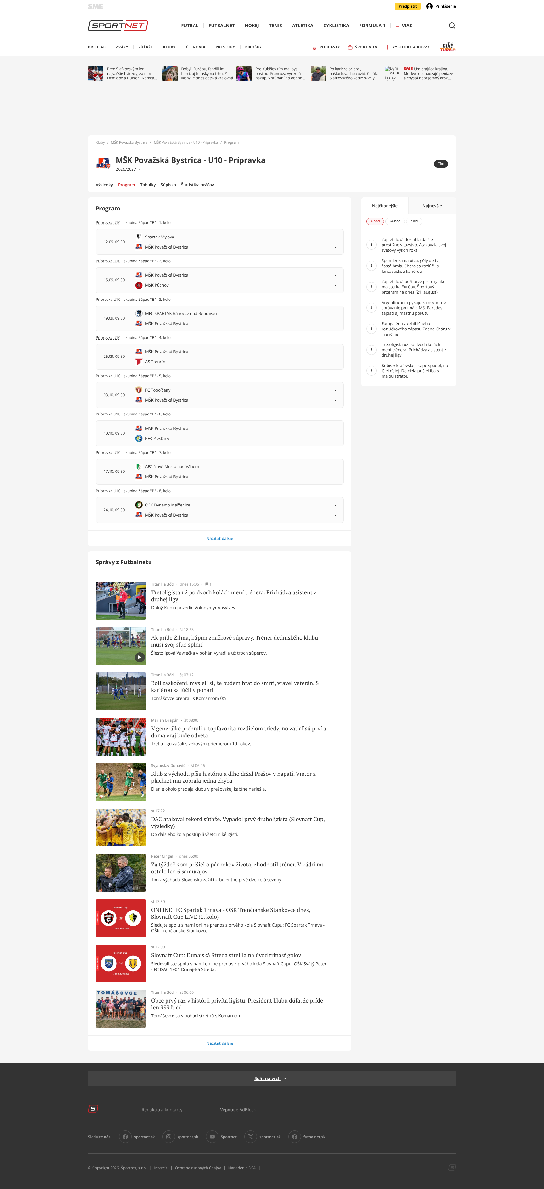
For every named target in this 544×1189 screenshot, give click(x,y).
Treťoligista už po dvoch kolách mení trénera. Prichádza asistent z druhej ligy (234, 596)
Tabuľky (148, 184)
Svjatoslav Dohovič (168, 765)
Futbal (190, 26)
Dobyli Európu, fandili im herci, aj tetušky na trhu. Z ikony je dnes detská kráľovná (207, 73)
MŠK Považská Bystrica (129, 142)
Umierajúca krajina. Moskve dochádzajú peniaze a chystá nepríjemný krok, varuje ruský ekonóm (428, 73)
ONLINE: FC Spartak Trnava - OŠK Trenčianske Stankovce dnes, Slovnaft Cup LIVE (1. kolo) (230, 913)
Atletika (302, 26)
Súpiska (168, 184)
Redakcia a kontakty (162, 1109)
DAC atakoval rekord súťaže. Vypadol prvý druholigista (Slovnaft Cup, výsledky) (238, 822)
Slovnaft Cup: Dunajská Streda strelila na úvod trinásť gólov (226, 955)
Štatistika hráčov (197, 184)
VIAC (407, 26)
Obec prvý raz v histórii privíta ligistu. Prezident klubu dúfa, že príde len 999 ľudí (237, 1004)
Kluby (100, 142)
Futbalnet (222, 26)
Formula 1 (372, 26)
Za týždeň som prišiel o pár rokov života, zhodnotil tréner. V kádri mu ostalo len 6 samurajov (238, 868)
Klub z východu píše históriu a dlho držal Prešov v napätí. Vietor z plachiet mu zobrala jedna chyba (233, 777)
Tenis (275, 26)
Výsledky (104, 184)
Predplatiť (408, 6)
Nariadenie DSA (242, 1167)
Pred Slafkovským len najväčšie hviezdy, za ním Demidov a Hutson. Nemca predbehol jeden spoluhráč (131, 73)
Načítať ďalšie (219, 538)
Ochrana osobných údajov (198, 1167)
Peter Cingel (162, 856)
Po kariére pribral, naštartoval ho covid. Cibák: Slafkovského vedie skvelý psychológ (354, 73)
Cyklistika (336, 26)
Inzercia (160, 1167)
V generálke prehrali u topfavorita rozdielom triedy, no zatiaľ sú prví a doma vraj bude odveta (238, 732)
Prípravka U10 (108, 337)
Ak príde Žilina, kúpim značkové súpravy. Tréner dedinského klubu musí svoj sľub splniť (234, 641)
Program (126, 184)
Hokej (252, 26)
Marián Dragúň (164, 720)
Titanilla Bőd (162, 584)
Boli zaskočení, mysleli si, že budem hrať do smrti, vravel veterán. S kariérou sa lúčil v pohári (235, 686)
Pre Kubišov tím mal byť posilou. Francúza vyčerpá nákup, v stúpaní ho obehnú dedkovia (279, 73)
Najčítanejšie (385, 206)
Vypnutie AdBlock (238, 1109)
